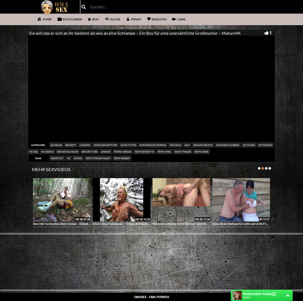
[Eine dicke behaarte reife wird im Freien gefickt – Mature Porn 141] (241, 199)
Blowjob (56, 145)
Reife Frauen (183, 151)
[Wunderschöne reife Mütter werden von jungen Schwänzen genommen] (181, 199)
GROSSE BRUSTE (203, 145)
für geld (175, 145)
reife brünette (144, 151)
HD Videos (47, 151)
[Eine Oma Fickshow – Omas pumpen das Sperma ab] (121, 199)
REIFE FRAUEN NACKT (98, 158)
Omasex (105, 151)
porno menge (122, 151)
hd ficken (249, 145)
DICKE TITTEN (128, 145)
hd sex (33, 151)
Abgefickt (57, 158)
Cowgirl (85, 145)
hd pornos (265, 145)
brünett (70, 145)
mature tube (89, 151)
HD (68, 158)
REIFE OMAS (201, 151)
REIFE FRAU (164, 151)
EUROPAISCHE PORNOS (153, 145)
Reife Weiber (122, 158)
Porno (78, 158)
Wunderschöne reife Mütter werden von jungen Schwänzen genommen (207, 224)
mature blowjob (67, 151)
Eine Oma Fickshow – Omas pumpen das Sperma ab (132, 224)
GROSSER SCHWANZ (227, 145)
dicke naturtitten (105, 145)
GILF (187, 145)
